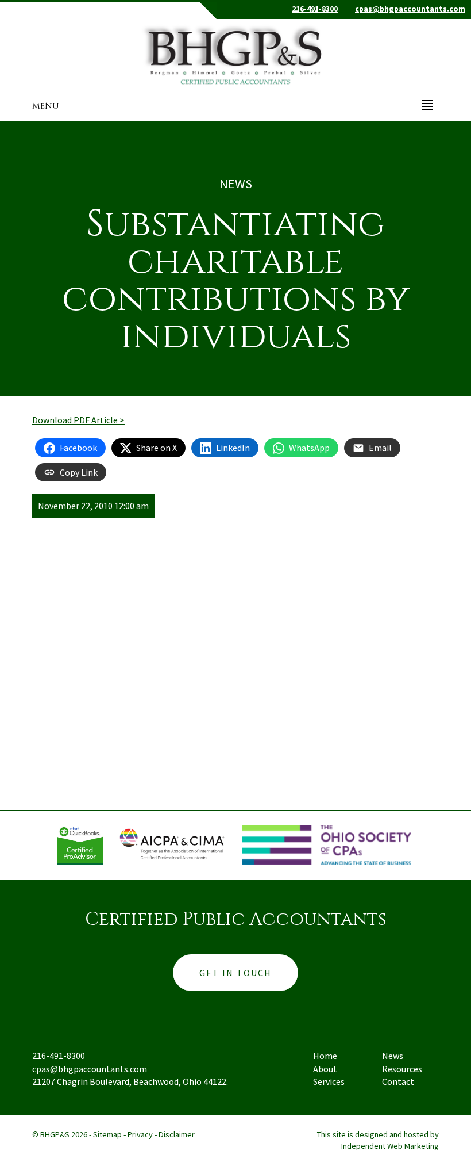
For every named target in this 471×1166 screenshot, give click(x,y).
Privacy (140, 1134)
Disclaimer (177, 1134)
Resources (402, 1069)
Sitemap (107, 1134)
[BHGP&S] (235, 52)
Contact (398, 1081)
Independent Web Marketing (390, 1146)
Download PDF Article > (78, 420)
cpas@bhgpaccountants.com (410, 9)
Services (329, 1081)
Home (325, 1055)
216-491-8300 (315, 9)
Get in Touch (235, 972)
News (392, 1055)
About (325, 1069)
